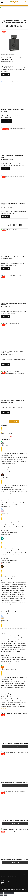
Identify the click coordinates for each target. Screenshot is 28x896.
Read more (4, 708)
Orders (2, 878)
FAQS (9, 881)
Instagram (17, 878)
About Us (3, 876)
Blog (9, 879)
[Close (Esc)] (12, 893)
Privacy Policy (2, 880)
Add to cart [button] (5, 74)
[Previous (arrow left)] (1, 895)
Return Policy (2, 883)
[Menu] (2, 2)
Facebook (16, 876)
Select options (6, 121)
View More (5, 169)
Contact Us (10, 878)
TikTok (16, 879)
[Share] (9, 893)
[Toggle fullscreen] (5, 893)
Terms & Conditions (3, 885)
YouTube (16, 881)
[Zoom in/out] (1, 893)
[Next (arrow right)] (5, 895)
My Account (10, 876)
